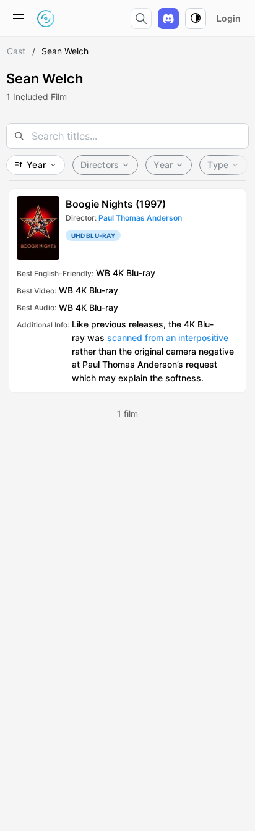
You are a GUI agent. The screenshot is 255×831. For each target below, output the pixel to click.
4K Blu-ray (134, 273)
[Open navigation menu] (18, 18)
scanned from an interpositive (167, 337)
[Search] (141, 18)
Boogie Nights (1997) (116, 204)
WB (103, 273)
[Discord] (168, 18)
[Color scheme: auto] (195, 18)
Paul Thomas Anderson (140, 217)
